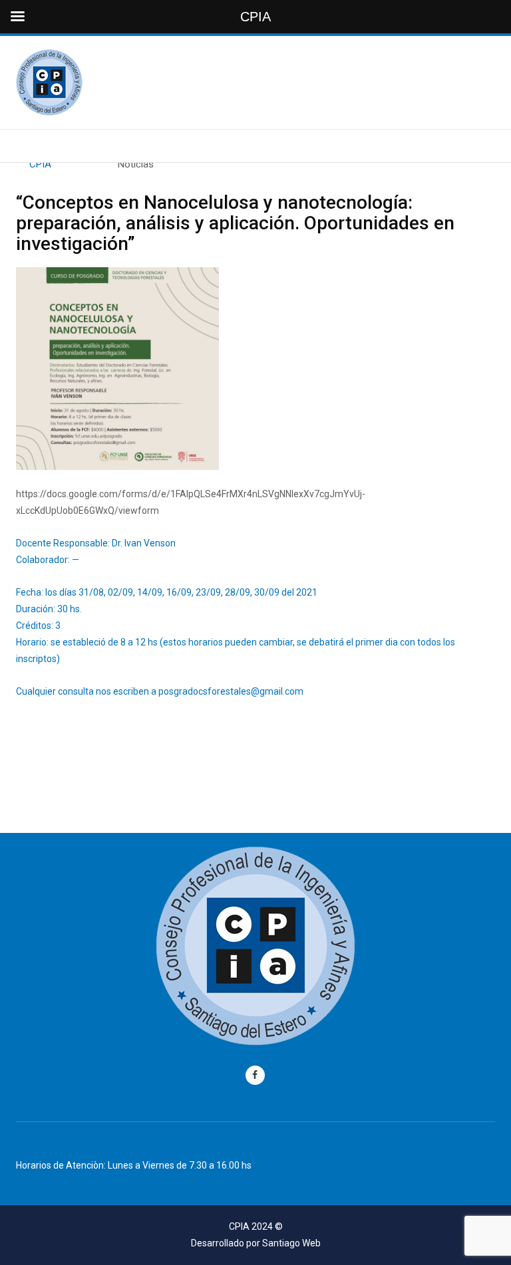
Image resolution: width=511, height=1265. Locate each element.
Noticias (136, 164)
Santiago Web (291, 1243)
